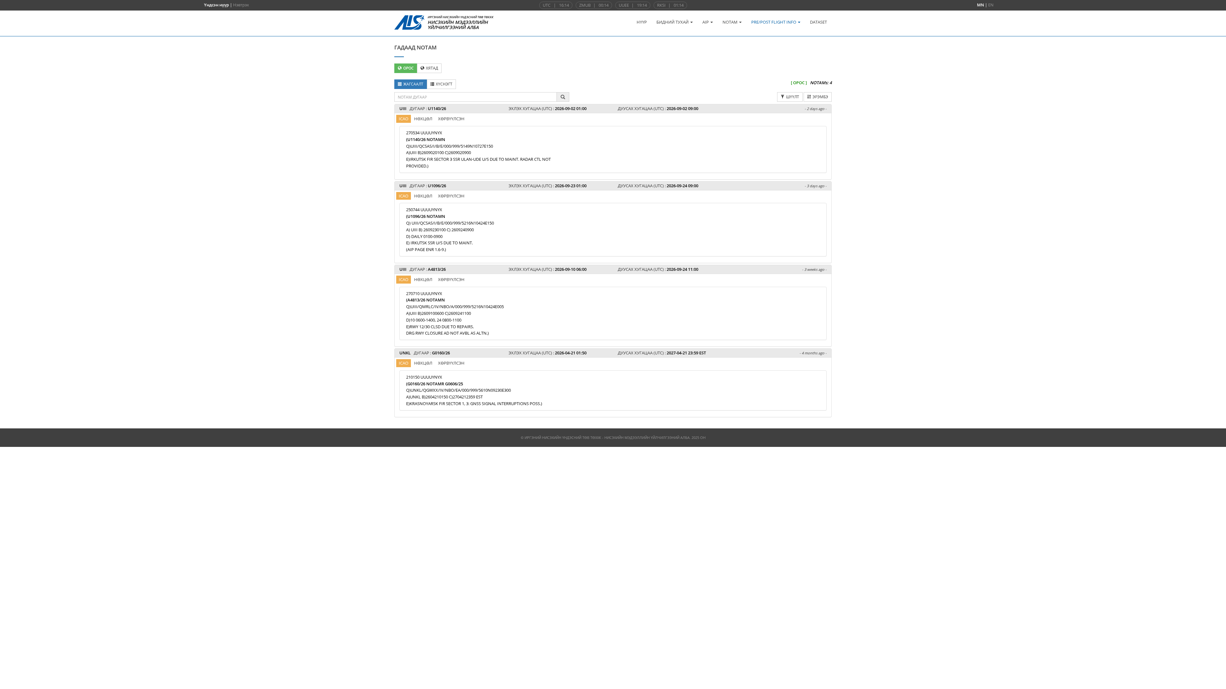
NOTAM (730, 22)
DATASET (818, 22)
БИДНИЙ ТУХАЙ (673, 22)
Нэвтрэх (241, 5)
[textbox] (475, 97)
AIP (706, 22)
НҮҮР (642, 22)
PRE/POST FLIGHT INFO (774, 22)
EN (991, 5)
